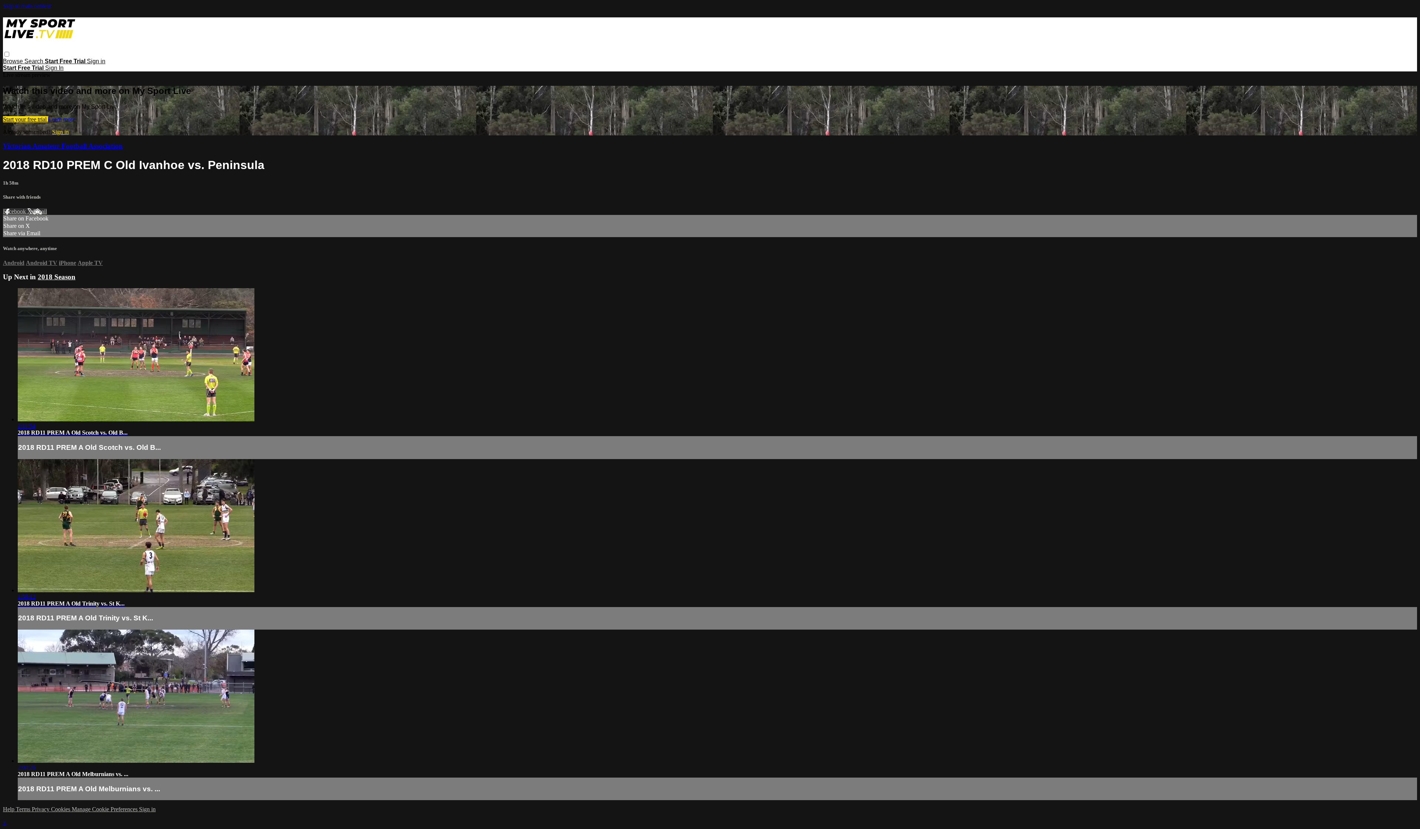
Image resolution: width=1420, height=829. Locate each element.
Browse (13, 61)
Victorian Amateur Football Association (63, 146)
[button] (6, 54)
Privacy (41, 809)
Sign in (96, 61)
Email (40, 211)
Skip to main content (27, 6)
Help (9, 809)
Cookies (61, 809)
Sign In (54, 68)
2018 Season (56, 277)
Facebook (15, 211)
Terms (24, 809)
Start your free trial (25, 119)
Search (34, 61)
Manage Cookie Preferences (105, 809)
